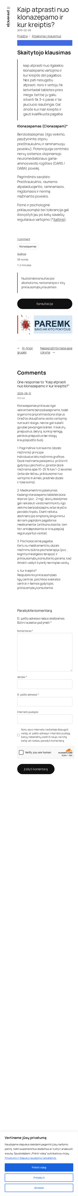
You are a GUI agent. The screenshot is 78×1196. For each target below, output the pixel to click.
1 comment (23, 239)
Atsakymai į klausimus (46, 36)
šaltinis (58, 219)
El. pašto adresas (28, 694)
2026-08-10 (24, 393)
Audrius (21, 254)
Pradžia (22, 36)
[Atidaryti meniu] (8, 8)
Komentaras (25, 631)
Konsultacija (45, 304)
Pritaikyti (39, 1177)
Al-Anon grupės (25, 350)
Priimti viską (39, 1167)
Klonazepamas (28, 246)
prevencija (8, 18)
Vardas (22, 677)
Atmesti (39, 1188)
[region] (39, 1163)
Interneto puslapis (27, 712)
